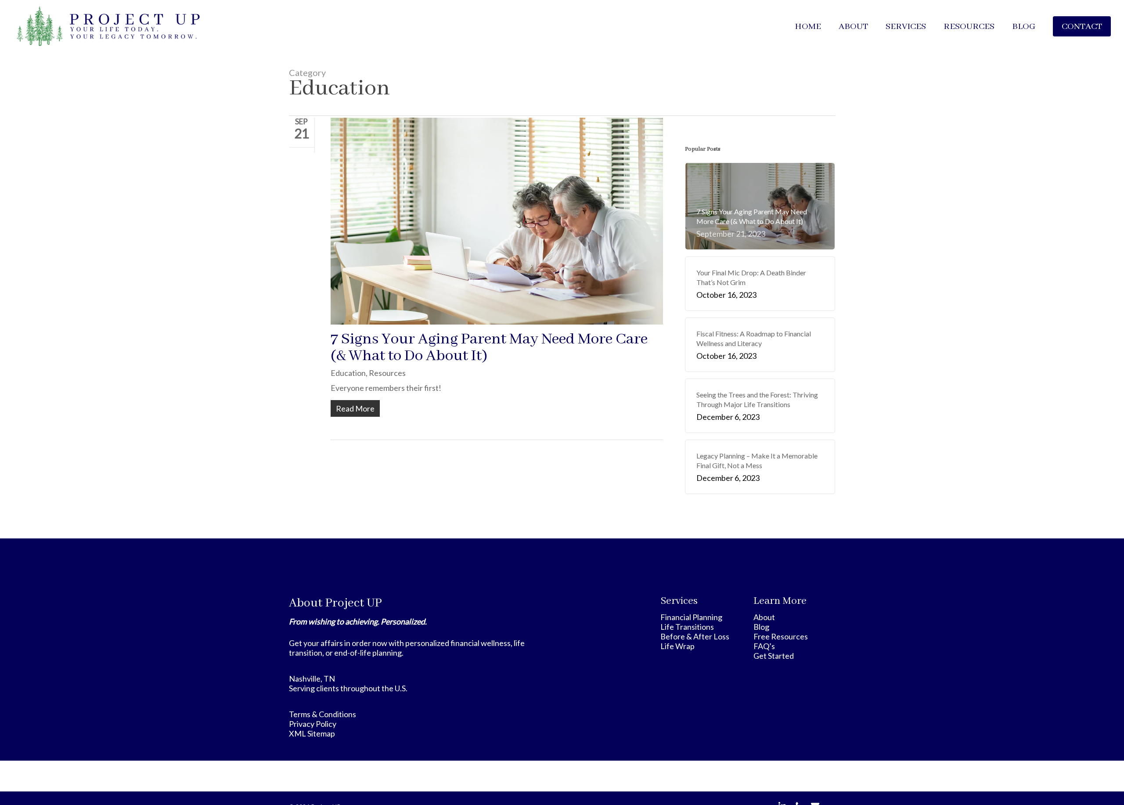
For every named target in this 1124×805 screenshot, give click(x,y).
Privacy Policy (312, 724)
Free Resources (780, 636)
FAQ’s (764, 646)
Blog (761, 627)
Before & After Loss (694, 636)
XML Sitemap (312, 733)
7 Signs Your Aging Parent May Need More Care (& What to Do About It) (489, 347)
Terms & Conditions (322, 714)
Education (348, 373)
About (764, 617)
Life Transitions (687, 627)
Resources (387, 373)
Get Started (773, 656)
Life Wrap (677, 646)
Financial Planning (691, 617)
